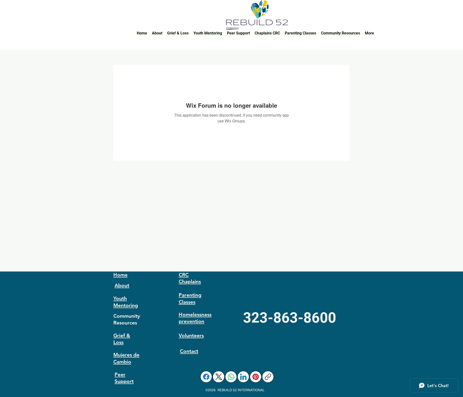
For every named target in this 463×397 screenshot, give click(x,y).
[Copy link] (267, 376)
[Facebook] (206, 376)
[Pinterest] (255, 376)
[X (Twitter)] (219, 376)
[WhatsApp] (231, 376)
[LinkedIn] (243, 376)
